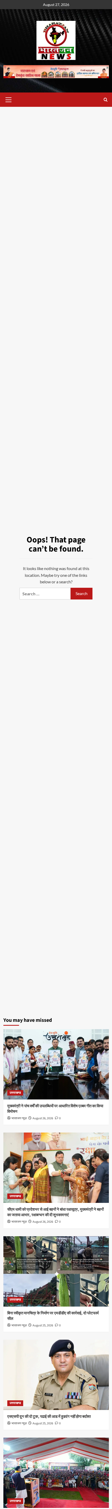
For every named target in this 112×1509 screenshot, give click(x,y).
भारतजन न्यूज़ (19, 1118)
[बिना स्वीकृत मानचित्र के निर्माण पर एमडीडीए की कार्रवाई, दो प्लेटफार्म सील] (56, 1271)
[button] (8, 99)
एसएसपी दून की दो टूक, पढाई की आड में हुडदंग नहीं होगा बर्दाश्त (49, 1416)
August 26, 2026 (43, 1118)
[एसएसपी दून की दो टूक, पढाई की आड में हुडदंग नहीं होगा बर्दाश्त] (56, 1375)
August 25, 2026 (43, 1325)
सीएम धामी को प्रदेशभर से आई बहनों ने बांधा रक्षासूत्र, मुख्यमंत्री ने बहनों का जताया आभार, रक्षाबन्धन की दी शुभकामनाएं (55, 1212)
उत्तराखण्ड (15, 1093)
